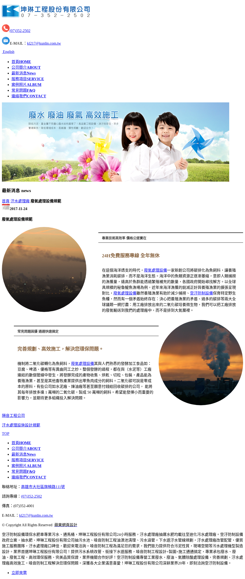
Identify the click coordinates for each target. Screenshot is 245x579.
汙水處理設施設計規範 (21, 425)
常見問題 (23, 90)
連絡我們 (28, 96)
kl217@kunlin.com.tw (44, 43)
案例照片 (26, 85)
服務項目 (27, 79)
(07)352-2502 (20, 31)
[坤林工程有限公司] (46, 14)
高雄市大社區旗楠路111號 (43, 487)
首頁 (21, 62)
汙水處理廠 (20, 201)
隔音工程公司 (13, 416)
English (8, 52)
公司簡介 (26, 67)
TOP (5, 434)
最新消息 (23, 73)
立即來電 (19, 573)
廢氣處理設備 (155, 270)
